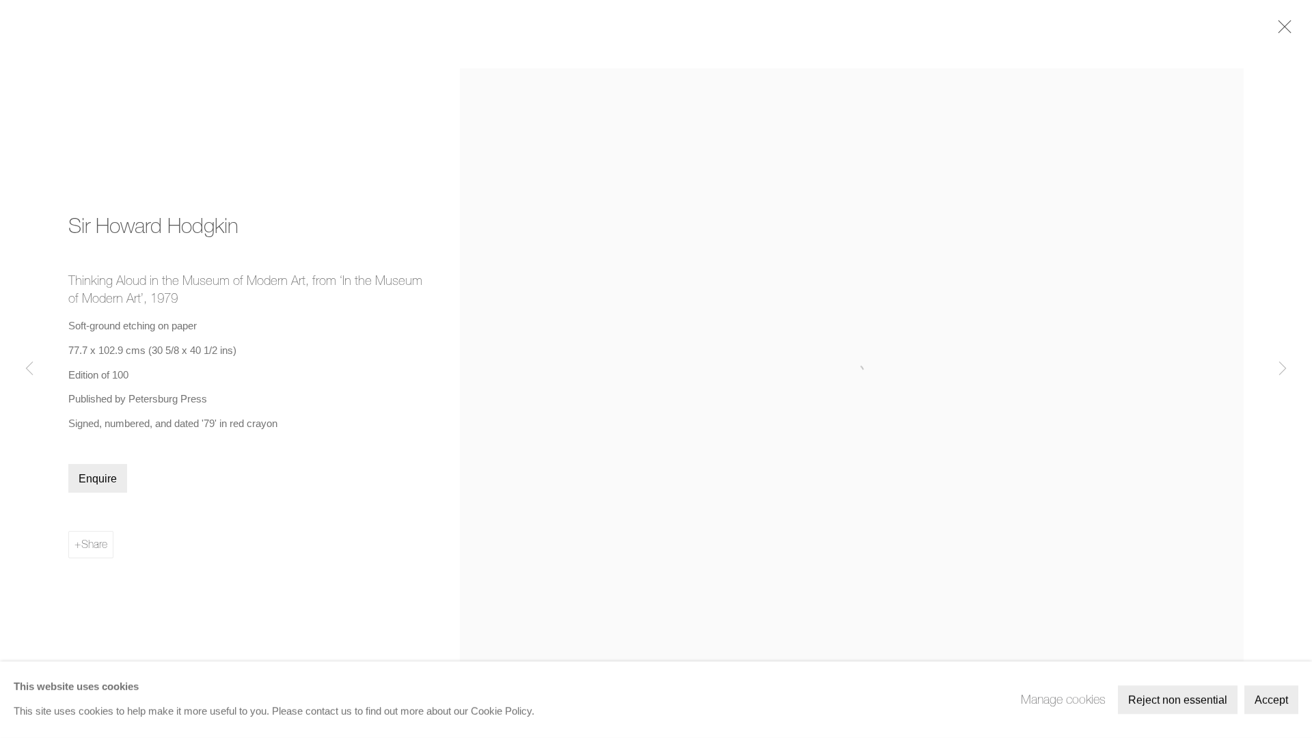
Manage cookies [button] (1063, 699)
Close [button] (1281, 30)
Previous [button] (29, 369)
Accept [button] (1271, 700)
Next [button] (1282, 369)
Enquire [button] (98, 478)
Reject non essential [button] (1177, 700)
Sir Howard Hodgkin (153, 225)
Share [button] (94, 544)
